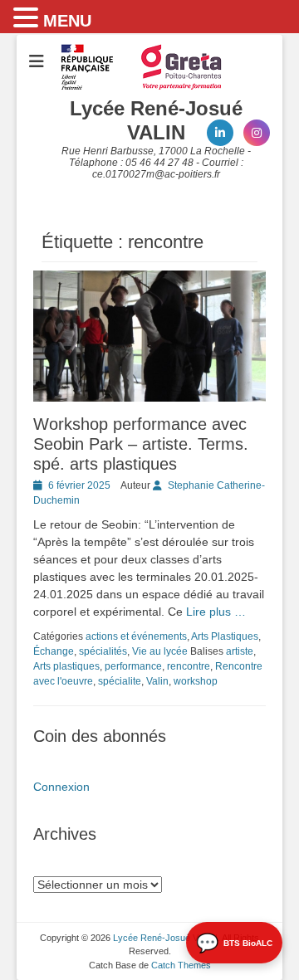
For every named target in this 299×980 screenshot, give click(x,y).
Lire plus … (216, 611)
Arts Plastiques (224, 636)
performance (133, 666)
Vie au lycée (160, 651)
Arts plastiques (66, 666)
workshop (196, 681)
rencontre (188, 666)
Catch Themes (181, 965)
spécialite (119, 681)
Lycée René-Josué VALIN (156, 120)
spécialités (103, 651)
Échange (53, 651)
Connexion (61, 786)
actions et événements (136, 636)
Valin (157, 681)
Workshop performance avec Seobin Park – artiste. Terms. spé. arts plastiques (140, 444)
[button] (28, 18)
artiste (239, 651)
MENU (67, 21)
